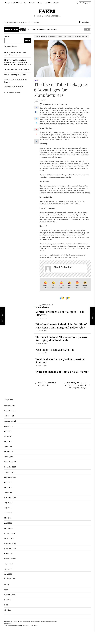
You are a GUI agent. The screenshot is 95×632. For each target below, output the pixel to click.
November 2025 (10, 411)
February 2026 (9, 406)
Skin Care (32, 3)
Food (25, 3)
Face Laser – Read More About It (54, 349)
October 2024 (9, 472)
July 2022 (7, 569)
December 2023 (10, 497)
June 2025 (8, 436)
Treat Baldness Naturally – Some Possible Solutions (59, 360)
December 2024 (10, 462)
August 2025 (8, 426)
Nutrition (41, 3)
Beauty (56, 3)
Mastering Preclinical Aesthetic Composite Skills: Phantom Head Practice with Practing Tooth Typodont (17, 62)
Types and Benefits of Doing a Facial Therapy (62, 371)
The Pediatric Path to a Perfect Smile (17, 69)
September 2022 (10, 559)
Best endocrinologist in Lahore (15, 75)
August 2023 (8, 503)
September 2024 (10, 477)
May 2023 (8, 518)
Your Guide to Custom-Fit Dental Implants (15, 81)
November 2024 (10, 467)
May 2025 (8, 441)
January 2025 (9, 457)
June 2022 (8, 574)
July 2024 (7, 482)
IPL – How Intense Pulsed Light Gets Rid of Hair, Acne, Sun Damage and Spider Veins (61, 326)
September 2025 (10, 421)
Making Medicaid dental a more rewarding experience (15, 54)
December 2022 (10, 543)
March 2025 (8, 452)
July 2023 (7, 508)
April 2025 (8, 446)
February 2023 (9, 533)
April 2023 (8, 523)
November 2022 (10, 548)
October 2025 (9, 416)
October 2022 (9, 554)
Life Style (48, 3)
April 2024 (8, 492)
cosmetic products (48, 304)
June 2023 (8, 513)
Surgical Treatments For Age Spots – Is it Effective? (59, 313)
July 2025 (7, 431)
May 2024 (8, 487)
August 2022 (8, 564)
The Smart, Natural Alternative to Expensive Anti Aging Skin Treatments (61, 338)
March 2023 (8, 528)
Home (7, 3)
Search (6, 36)
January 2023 (9, 538)
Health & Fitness (16, 3)
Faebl (47, 11)
